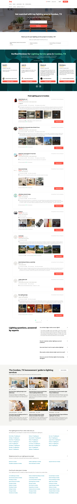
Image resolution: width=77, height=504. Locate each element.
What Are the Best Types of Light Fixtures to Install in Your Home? (36, 415)
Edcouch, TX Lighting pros (14, 449)
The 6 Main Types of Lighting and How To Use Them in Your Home (18, 415)
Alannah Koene (32, 412)
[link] (4, 79)
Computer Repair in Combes (54, 489)
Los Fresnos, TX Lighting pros (34, 443)
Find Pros (38, 26)
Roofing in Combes (12, 489)
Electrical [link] (10, 6)
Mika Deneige (51, 412)
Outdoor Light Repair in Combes (35, 461)
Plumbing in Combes (13, 479)
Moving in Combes (32, 483)
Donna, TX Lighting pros (33, 441)
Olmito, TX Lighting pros (33, 439)
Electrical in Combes (13, 461)
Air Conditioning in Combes (14, 475)
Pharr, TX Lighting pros (53, 437)
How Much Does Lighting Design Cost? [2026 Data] (17, 392)
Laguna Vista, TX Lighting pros (55, 439)
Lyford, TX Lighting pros (13, 443)
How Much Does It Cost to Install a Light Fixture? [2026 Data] (58, 392)
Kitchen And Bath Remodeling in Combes (36, 475)
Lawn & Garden (19, 4)
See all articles (63, 370)
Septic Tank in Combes (53, 481)
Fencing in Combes (12, 490)
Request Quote (59, 121)
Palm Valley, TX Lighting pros (14, 436)
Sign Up (65, 1)
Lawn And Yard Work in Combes (35, 479)
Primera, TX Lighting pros (14, 441)
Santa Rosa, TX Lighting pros (14, 439)
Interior (10, 4)
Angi (10, 389)
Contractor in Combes (53, 483)
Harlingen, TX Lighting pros (14, 437)
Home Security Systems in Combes (15, 477)
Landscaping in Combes (33, 477)
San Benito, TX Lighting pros (14, 445)
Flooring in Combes (12, 483)
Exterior (14, 4)
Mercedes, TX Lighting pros (14, 447)
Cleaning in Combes (32, 490)
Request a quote (10, 81)
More (23, 4)
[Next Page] (47, 320)
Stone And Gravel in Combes (14, 481)
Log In (60, 1)
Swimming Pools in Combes (34, 481)
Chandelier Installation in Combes (15, 463)
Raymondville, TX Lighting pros (35, 437)
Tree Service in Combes (13, 492)
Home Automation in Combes (34, 463)
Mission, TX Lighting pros (54, 443)
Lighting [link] (14, 6)
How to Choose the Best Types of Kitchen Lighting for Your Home (58, 415)
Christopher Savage (13, 412)
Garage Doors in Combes (33, 487)
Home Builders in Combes (54, 492)
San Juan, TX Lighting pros (54, 436)
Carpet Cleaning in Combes (54, 485)
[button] (22, 115)
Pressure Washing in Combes (54, 479)
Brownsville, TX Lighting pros (34, 445)
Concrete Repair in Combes (54, 475)
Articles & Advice (28, 4)
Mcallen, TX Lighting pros (54, 441)
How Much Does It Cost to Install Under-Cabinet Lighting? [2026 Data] (38, 392)
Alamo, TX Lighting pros (33, 447)
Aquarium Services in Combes (54, 461)
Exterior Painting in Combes (54, 477)
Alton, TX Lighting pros (53, 445)
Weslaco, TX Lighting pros (34, 436)
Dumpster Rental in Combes (54, 490)
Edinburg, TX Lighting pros (34, 449)
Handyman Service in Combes (34, 489)
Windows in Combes (12, 485)
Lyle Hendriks (52, 389)
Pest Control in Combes (33, 485)
